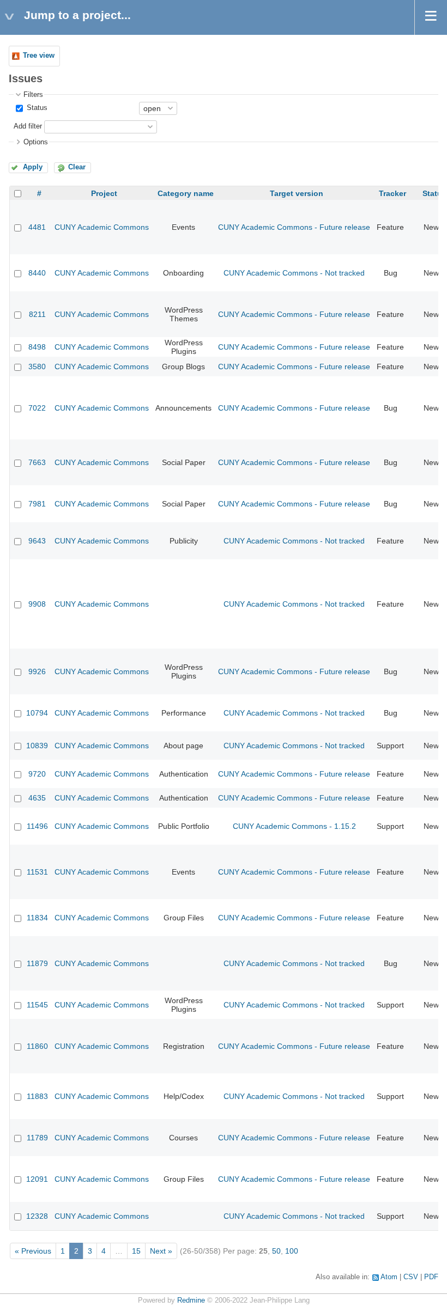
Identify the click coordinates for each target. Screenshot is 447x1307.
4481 (37, 227)
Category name (186, 193)
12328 (37, 1216)
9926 (37, 671)
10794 (37, 713)
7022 (37, 408)
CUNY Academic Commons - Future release (294, 227)
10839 (37, 745)
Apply (33, 167)
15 (136, 1251)
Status (36, 108)
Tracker (392, 193)
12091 (37, 1179)
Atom (388, 1277)
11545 (37, 1004)
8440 (37, 272)
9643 (37, 540)
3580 (37, 366)
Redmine (191, 1300)
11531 (37, 872)
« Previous (33, 1251)
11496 (37, 826)
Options (35, 142)
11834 (37, 917)
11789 (37, 1137)
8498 (37, 347)
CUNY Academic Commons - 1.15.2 (294, 826)
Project (104, 193)
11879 (37, 963)
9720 (37, 773)
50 (276, 1251)
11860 (37, 1046)
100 (291, 1251)
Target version (296, 193)
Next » (161, 1251)
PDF (431, 1277)
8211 (37, 314)
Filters (33, 95)
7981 (37, 503)
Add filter (28, 126)
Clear (77, 167)
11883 (37, 1096)
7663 (37, 462)
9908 (37, 604)
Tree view (39, 55)
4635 (37, 797)
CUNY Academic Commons (102, 227)
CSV (410, 1277)
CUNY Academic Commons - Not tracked (294, 272)
